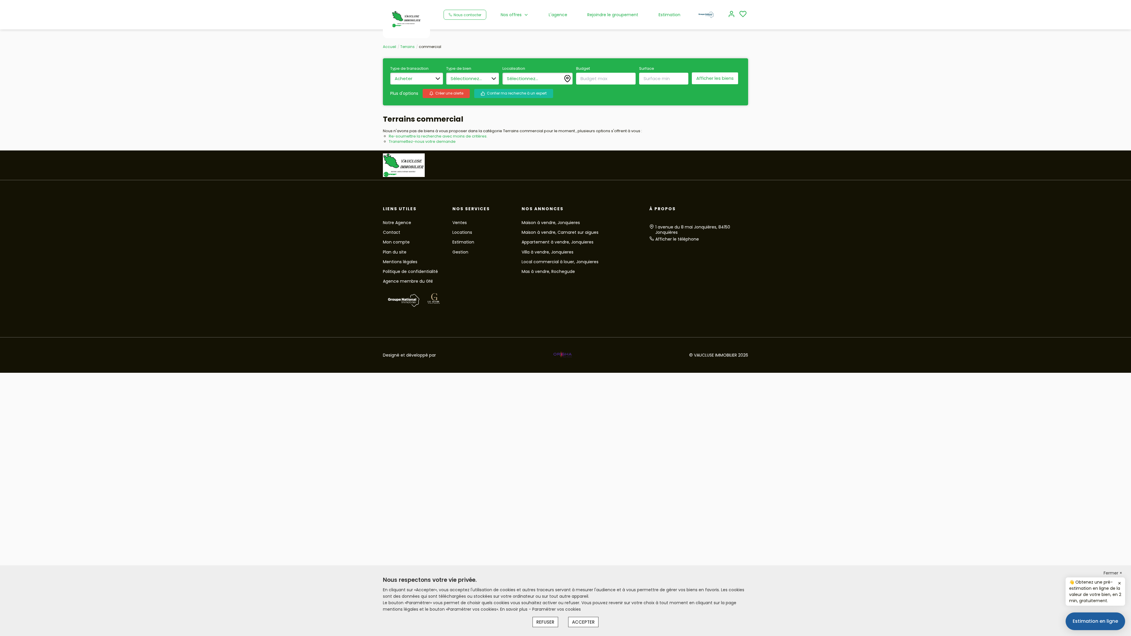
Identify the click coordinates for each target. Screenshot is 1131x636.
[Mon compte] (731, 14)
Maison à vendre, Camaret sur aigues (560, 232)
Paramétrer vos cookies (556, 609)
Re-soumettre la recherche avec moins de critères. (438, 136)
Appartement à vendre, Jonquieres (557, 242)
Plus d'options (404, 93)
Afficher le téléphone (677, 239)
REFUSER (545, 622)
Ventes (459, 223)
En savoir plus (514, 609)
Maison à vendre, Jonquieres (551, 223)
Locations (462, 232)
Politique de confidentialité (410, 271)
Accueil (389, 46)
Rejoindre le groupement (612, 15)
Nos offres (511, 15)
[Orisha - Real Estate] (562, 355)
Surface (646, 68)
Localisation (513, 68)
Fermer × (1113, 573)
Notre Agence (397, 223)
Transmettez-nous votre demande (422, 141)
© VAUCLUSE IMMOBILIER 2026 (718, 355)
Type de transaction (409, 68)
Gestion (460, 252)
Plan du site (394, 252)
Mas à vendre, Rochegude (548, 271)
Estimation (669, 15)
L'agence (558, 15)
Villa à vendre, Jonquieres (547, 252)
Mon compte (396, 242)
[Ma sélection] (743, 14)
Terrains (407, 46)
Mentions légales (400, 262)
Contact (391, 232)
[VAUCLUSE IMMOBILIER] (406, 19)
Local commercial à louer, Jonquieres (560, 262)
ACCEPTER (583, 622)
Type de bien (458, 68)
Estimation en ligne (1095, 621)
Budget (583, 68)
